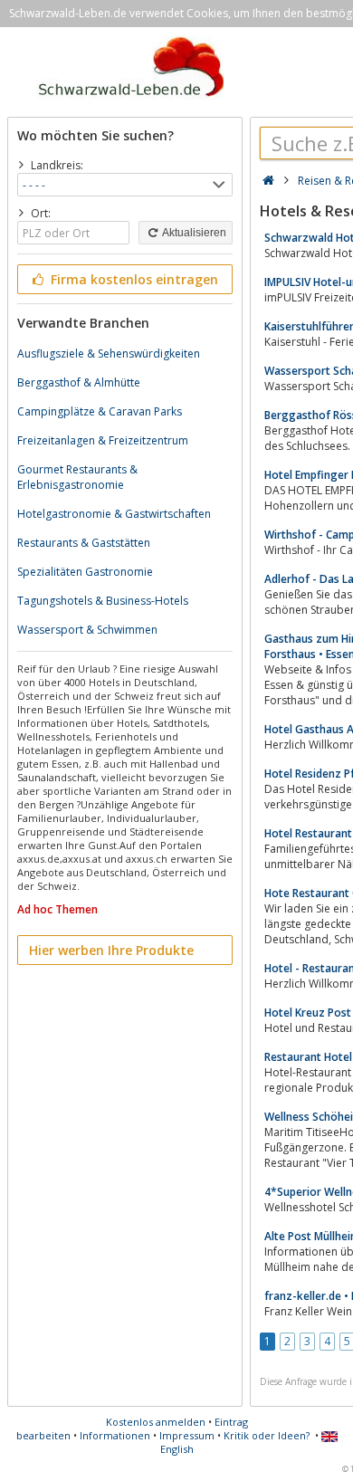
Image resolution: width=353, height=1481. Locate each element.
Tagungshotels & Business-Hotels (102, 600)
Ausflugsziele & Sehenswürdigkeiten (108, 353)
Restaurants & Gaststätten (83, 542)
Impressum (187, 1435)
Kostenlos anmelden (155, 1421)
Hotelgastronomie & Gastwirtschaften (114, 513)
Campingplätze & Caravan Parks (99, 411)
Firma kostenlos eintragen (132, 279)
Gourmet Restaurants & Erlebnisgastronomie (77, 477)
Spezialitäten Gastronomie (85, 571)
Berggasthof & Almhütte (78, 382)
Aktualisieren (193, 232)
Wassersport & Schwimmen (87, 629)
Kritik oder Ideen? (267, 1435)
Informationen (115, 1435)
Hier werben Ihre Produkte (111, 950)
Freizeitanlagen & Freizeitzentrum (102, 440)
